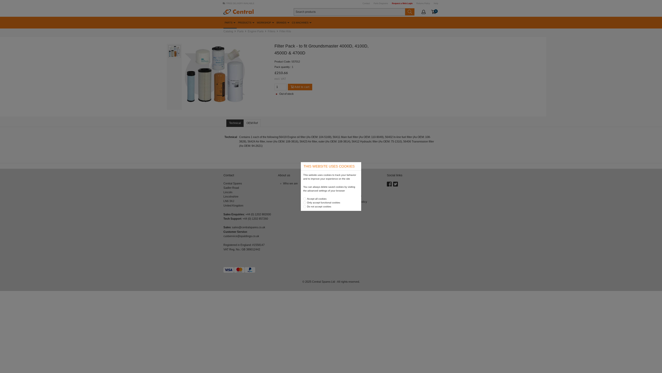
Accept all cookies (317, 198)
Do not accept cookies (319, 206)
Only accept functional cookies (323, 202)
